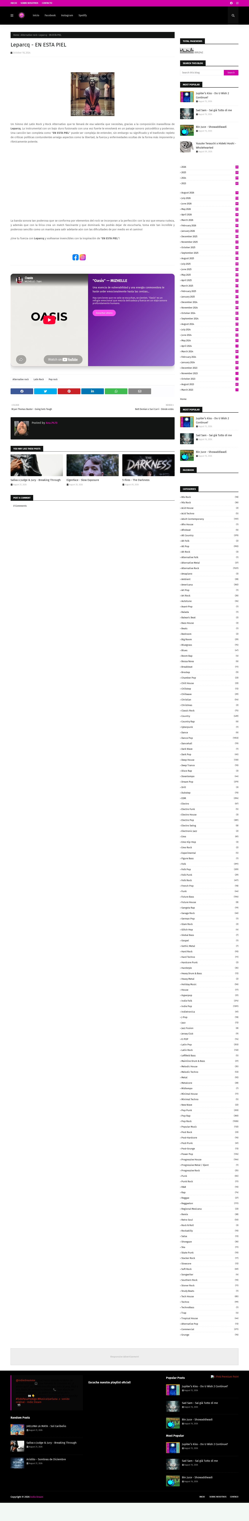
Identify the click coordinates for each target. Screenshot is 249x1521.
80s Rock (209, 497)
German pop (209, 918)
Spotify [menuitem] (83, 15)
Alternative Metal (209, 562)
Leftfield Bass (209, 1055)
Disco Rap (209, 770)
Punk (209, 1176)
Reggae (209, 1198)
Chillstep (209, 688)
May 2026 (209, 209)
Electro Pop (209, 820)
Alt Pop (209, 546)
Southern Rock (209, 1280)
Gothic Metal (209, 946)
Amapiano (209, 573)
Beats (209, 628)
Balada (209, 612)
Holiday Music (209, 984)
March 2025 (209, 285)
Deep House (209, 759)
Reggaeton (209, 1203)
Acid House (209, 508)
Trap (209, 1312)
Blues (209, 650)
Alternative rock (29, 35)
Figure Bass (209, 858)
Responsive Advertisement (124, 1356)
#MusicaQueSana (48, 1399)
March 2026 (209, 220)
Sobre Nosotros (29, 3)
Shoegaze (209, 1241)
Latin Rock (39, 379)
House (209, 989)
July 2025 (209, 263)
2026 (209, 167)
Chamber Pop (209, 677)
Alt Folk (209, 540)
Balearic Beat (209, 617)
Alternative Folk (209, 557)
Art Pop (209, 590)
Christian (209, 699)
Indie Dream (36, 1496)
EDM (209, 798)
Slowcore (209, 1263)
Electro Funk (209, 809)
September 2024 (209, 318)
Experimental (209, 853)
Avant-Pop (209, 606)
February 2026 (209, 225)
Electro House (209, 814)
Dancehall (209, 743)
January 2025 (209, 296)
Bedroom (209, 634)
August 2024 (209, 324)
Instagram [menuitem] (67, 15)
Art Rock (209, 595)
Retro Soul (209, 1219)
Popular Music (209, 1126)
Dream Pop (209, 781)
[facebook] (231, 3)
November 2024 (209, 307)
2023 (209, 183)
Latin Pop (209, 1044)
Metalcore (209, 1083)
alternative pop (209, 1323)
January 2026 (209, 231)
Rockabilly (209, 1230)
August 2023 (209, 384)
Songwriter (209, 1274)
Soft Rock (209, 1269)
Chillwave (209, 694)
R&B (209, 1187)
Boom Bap (209, 655)
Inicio (14, 3)
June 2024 (209, 335)
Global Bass (209, 935)
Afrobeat (209, 530)
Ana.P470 (51, 423)
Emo (209, 836)
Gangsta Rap (209, 907)
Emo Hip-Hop (209, 842)
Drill (209, 787)
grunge (209, 1334)
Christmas (209, 705)
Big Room (209, 639)
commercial (209, 1329)
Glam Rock (209, 924)
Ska (209, 1247)
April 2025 (209, 280)
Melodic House (209, 1066)
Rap (209, 1192)
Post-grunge (209, 1148)
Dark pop (209, 754)
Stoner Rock (209, 1285)
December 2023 (209, 367)
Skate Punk (209, 1252)
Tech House (209, 1296)
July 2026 (209, 198)
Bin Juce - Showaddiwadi (211, 126)
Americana (209, 584)
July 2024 (209, 329)
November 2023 (209, 373)
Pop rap (209, 1115)
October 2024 (209, 313)
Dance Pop (209, 738)
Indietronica (209, 1011)
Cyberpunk (209, 727)
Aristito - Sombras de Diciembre (46, 1459)
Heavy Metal (209, 978)
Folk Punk (209, 874)
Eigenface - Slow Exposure (83, 480)
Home (16, 35)
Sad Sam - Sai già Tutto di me (214, 110)
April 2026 (209, 214)
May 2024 (209, 340)
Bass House (209, 623)
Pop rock (53, 379)
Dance (209, 732)
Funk (209, 891)
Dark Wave (209, 749)
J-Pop (209, 1017)
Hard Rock (209, 951)
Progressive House (209, 1159)
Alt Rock (209, 551)
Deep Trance (209, 765)
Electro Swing (209, 825)
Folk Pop (209, 869)
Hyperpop (209, 995)
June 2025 (209, 269)
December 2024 (209, 302)
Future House (209, 902)
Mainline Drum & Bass (209, 1061)
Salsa (209, 1236)
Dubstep (209, 792)
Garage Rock (209, 913)
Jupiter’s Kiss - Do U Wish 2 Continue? (212, 95)
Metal (209, 1077)
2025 (209, 172)
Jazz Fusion (209, 1028)
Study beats (209, 1291)
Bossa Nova (209, 661)
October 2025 (209, 247)
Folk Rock (209, 880)
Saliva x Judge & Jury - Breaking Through (36, 480)
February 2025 (209, 291)
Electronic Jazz (209, 831)
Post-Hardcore (209, 1137)
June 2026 (209, 203)
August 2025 (209, 258)
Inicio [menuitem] (36, 15)
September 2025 (209, 252)
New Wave (209, 1104)
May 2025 (209, 274)
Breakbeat (209, 666)
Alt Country (209, 535)
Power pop (209, 1154)
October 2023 (209, 378)
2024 (209, 177)
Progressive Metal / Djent (209, 1165)
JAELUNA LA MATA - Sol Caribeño (46, 1426)
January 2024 (209, 362)
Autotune (209, 601)
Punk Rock (209, 1181)
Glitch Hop (209, 929)
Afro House (209, 524)
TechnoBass (209, 1307)
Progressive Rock (209, 1170)
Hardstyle (209, 968)
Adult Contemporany (209, 519)
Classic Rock (209, 710)
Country (209, 716)
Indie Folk (209, 1000)
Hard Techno (209, 957)
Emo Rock (209, 847)
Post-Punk (209, 1143)
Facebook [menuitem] (50, 15)
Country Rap (209, 721)
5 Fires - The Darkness (135, 480)
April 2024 (209, 346)
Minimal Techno (209, 1099)
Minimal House (209, 1093)
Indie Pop (209, 1006)
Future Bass (209, 896)
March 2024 (209, 351)
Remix (209, 1214)
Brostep (209, 672)
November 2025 (209, 242)
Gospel (209, 940)
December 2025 (209, 236)
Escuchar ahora (104, 313)
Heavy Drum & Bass (209, 973)
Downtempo (209, 776)
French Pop (209, 885)
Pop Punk (209, 1110)
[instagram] (236, 3)
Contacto (47, 3)
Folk (209, 864)
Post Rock (209, 1132)
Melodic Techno (209, 1072)
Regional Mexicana (209, 1208)
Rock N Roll (209, 1225)
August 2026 (209, 192)
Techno (209, 1302)
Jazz (209, 1022)
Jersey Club (209, 1033)
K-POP (209, 1039)
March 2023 (209, 389)
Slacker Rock (209, 1258)
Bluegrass (209, 645)
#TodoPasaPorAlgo (26, 1399)
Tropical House (209, 1318)
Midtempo (209, 1088)
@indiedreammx (25, 1380)
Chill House (209, 683)
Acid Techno (209, 513)
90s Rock (209, 502)
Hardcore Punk (209, 962)
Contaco (234, 1497)
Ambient (209, 579)
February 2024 (209, 357)
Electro (209, 803)
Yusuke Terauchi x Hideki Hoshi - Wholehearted (216, 145)
